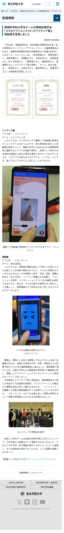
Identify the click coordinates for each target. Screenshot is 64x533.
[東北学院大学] (12, 3)
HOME (5, 11)
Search (49, 5)
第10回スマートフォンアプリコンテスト (38, 458)
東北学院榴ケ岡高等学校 (16, 487)
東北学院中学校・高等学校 (47, 482)
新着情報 (14, 11)
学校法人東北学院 (16, 482)
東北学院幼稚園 (47, 487)
